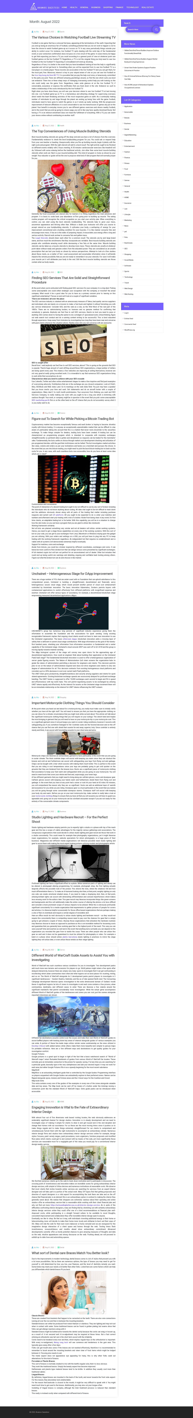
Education (127, 140)
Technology (132, 7)
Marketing (128, 220)
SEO (125, 249)
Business (95, 7)
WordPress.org (129, 330)
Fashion (127, 152)
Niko (37, 32)
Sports (126, 271)
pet (125, 231)
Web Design (128, 288)
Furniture (127, 175)
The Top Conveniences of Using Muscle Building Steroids (71, 131)
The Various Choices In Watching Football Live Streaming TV (73, 37)
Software (127, 266)
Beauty (126, 118)
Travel (126, 283)
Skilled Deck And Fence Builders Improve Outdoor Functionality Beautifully (141, 52)
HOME (64, 7)
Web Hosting (128, 294)
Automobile (128, 112)
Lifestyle (127, 214)
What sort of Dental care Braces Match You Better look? (70, 1253)
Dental (126, 129)
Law (125, 209)
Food (126, 169)
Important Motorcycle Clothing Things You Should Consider (73, 703)
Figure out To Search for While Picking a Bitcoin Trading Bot (73, 419)
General (84, 7)
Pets (126, 237)
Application (128, 106)
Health (73, 7)
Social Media (128, 260)
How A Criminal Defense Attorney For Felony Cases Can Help (142, 77)
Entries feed (128, 318)
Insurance (127, 203)
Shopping (108, 7)
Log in (126, 313)
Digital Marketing (130, 135)
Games (126, 180)
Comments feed (130, 324)
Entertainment (129, 146)
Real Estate (148, 7)
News (126, 226)
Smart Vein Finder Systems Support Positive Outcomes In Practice (140, 69)
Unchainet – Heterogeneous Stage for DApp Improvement (72, 574)
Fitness (126, 163)
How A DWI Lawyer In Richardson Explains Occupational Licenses (138, 86)
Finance (119, 7)
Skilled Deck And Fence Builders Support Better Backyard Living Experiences (140, 60)
